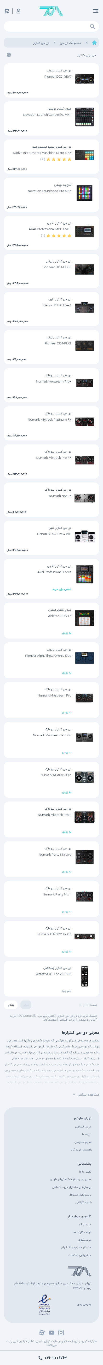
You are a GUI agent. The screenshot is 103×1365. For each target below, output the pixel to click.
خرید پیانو (85, 1224)
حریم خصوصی (83, 1142)
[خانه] (94, 42)
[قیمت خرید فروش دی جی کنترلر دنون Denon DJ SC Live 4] (84, 307)
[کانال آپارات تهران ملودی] (42, 1332)
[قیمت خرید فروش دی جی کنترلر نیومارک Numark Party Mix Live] (84, 857)
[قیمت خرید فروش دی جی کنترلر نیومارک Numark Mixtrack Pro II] (84, 817)
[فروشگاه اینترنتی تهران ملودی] (51, 11)
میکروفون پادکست (80, 1255)
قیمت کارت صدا (82, 1232)
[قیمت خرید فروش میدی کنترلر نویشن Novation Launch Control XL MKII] (84, 117)
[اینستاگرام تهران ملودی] (61, 1332)
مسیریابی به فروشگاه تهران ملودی (71, 1179)
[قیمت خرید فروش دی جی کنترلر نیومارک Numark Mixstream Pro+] (84, 384)
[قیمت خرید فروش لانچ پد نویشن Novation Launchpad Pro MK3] (84, 193)
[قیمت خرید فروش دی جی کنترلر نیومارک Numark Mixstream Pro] (84, 698)
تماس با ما (85, 1171)
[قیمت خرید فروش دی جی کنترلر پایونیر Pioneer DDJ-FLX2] (84, 345)
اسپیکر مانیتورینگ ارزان (76, 1247)
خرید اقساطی (83, 1126)
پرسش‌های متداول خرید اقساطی (72, 1187)
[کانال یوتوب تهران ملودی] (51, 1332)
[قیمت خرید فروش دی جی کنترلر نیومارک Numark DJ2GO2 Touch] (84, 936)
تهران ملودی (83, 1118)
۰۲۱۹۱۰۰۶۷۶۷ (84, 1305)
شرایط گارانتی (83, 1202)
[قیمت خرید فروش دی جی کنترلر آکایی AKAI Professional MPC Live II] (84, 231)
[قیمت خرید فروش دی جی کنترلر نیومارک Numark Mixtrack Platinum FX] (84, 422)
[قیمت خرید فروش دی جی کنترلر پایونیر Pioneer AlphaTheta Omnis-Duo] (84, 658)
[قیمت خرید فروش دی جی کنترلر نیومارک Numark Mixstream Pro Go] (84, 737)
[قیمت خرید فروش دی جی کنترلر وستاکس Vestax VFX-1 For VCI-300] (84, 976)
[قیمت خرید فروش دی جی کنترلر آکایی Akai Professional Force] (84, 574)
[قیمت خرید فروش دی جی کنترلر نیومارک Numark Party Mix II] (84, 896)
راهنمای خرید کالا (81, 1149)
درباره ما (87, 1134)
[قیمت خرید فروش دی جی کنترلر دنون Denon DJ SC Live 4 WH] (84, 536)
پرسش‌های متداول (80, 1194)
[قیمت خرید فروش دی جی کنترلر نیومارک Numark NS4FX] (84, 498)
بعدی (10, 1004)
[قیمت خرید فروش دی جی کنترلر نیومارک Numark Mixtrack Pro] (84, 777)
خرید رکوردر (85, 1239)
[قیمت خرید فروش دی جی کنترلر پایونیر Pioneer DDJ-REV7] (84, 79)
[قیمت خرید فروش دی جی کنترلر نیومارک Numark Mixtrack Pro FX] (84, 460)
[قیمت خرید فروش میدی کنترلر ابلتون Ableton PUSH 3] (84, 618)
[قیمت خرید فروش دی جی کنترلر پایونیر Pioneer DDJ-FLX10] (84, 269)
